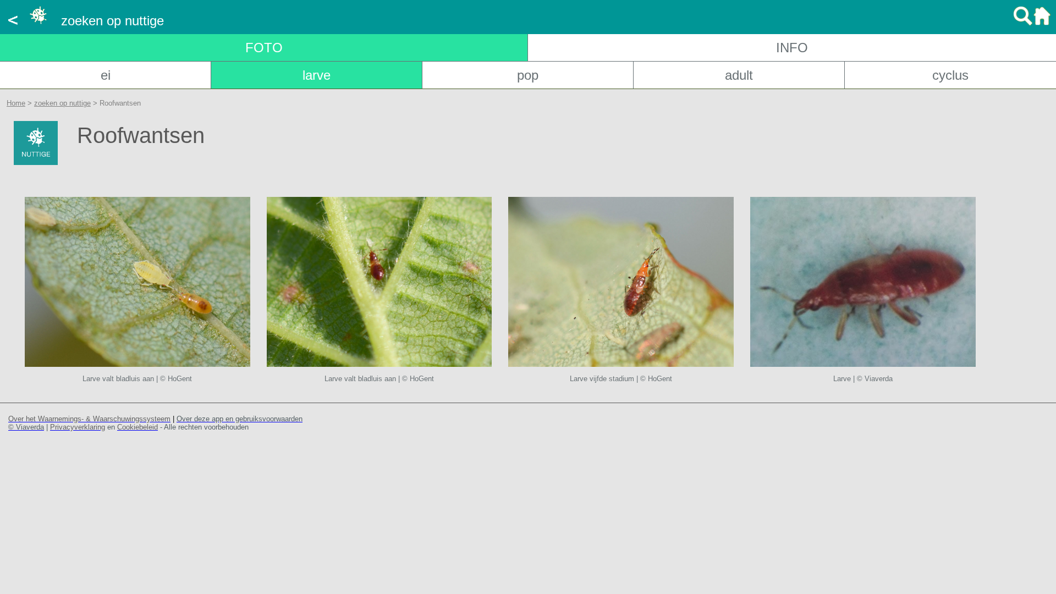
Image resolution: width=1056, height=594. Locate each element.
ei (106, 75)
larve (316, 75)
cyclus (950, 75)
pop (527, 75)
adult (739, 75)
